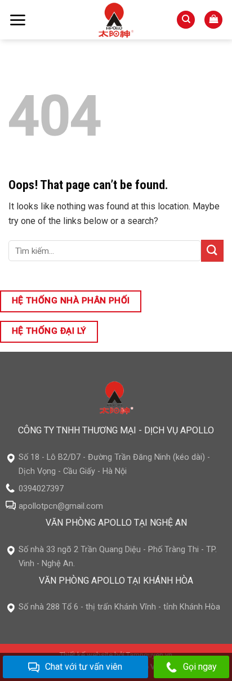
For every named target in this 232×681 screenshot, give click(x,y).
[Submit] (212, 251)
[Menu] (17, 20)
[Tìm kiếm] (186, 20)
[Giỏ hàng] (213, 20)
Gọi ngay (200, 666)
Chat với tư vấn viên (83, 666)
